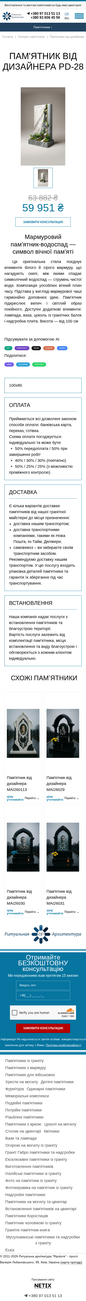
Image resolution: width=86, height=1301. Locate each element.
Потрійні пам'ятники (23, 1110)
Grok (36, 348)
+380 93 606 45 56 (45, 17)
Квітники (51, 1131)
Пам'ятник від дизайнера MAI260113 (19, 783)
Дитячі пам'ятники (57, 1082)
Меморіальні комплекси (27, 1096)
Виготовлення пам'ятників (29, 1166)
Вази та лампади (21, 1138)
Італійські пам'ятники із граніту (33, 1173)
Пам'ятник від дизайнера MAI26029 (59, 783)
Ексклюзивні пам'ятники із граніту (36, 1159)
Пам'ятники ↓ (43, 27)
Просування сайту (43, 1279)
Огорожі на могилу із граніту (31, 1145)
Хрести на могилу (21, 1082)
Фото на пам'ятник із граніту (31, 1180)
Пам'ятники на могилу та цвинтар (36, 1202)
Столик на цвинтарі (23, 1131)
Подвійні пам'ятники (23, 1103)
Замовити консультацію (43, 222)
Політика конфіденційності (63, 1045)
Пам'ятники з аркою (23, 1124)
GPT (8, 348)
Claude (48, 348)
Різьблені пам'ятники (24, 1117)
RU (67, 18)
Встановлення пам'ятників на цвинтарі (40, 1209)
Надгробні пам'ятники (25, 1195)
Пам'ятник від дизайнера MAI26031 (59, 897)
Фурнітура (14, 1089)
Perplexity (22, 348)
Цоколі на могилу (60, 1124)
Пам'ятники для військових (30, 1075)
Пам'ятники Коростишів (26, 1216)
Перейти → (32, 798)
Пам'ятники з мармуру (25, 1068)
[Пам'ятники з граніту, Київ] (43, 934)
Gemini (62, 348)
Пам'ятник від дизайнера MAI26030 (19, 897)
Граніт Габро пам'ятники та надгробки (40, 1152)
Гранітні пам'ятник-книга (27, 1230)
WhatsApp (39, 364)
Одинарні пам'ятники (46, 1089)
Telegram (23, 364)
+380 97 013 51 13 (45, 13)
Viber (9, 364)
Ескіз (9, 1250)
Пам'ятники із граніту (24, 1061)
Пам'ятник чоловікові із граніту (33, 1223)
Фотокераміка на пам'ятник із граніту (39, 1187)
